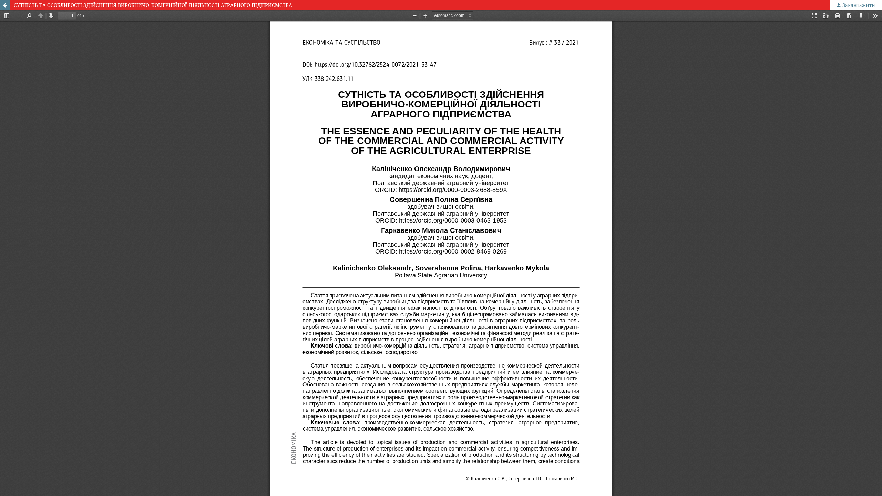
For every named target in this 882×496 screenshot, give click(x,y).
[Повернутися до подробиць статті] (5, 5)
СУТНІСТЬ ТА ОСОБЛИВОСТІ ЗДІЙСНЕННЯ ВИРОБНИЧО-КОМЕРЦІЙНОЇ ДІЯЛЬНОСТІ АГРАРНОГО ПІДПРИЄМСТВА (153, 5)
